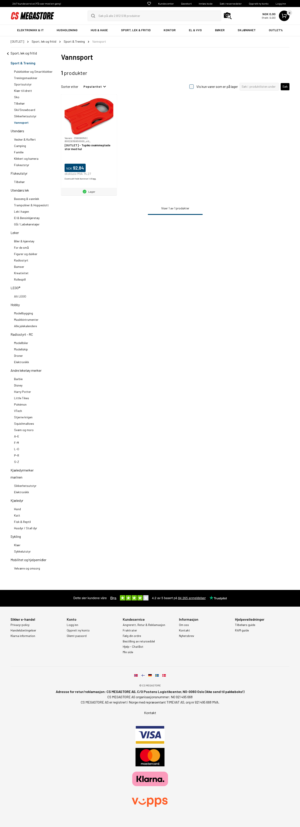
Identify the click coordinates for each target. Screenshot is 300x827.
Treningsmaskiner (25, 78)
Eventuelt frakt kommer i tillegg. (80, 178)
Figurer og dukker (25, 254)
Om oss (184, 625)
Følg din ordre (132, 636)
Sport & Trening (23, 63)
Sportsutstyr (23, 84)
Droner (18, 355)
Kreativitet (21, 273)
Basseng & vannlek (26, 199)
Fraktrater (130, 630)
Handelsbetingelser (23, 630)
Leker (15, 232)
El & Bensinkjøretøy (27, 218)
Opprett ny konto (259, 3)
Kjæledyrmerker (22, 470)
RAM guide (242, 630)
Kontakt (184, 630)
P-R (16, 455)
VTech (18, 411)
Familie (18, 152)
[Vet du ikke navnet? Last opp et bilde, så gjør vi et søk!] (228, 16)
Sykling (16, 536)
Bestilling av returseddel (139, 641)
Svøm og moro (24, 430)
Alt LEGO (20, 296)
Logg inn (281, 3)
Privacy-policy (20, 625)
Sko (16, 97)
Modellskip (21, 349)
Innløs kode (206, 3)
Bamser (19, 266)
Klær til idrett (23, 90)
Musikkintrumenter (26, 319)
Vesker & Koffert (25, 139)
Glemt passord (77, 636)
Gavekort (186, 3)
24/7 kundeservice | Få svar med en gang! (36, 3)
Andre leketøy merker (26, 370)
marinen (16, 477)
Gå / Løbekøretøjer (27, 224)
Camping (20, 146)
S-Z (16, 462)
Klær (17, 545)
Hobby (15, 305)
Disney (18, 385)
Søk (285, 86)
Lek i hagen (21, 211)
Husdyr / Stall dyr (25, 528)
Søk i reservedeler (231, 3)
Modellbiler (21, 343)
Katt (17, 515)
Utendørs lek (20, 190)
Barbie (18, 379)
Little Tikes (21, 398)
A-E (16, 436)
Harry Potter (22, 392)
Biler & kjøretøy (24, 241)
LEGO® (15, 288)
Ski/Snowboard (24, 110)
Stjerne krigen (23, 417)
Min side (128, 652)
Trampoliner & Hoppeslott (31, 205)
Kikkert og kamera (26, 158)
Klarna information (23, 636)
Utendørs (17, 131)
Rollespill (20, 279)
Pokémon (20, 404)
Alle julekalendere (25, 326)
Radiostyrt (21, 260)
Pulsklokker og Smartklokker (33, 71)
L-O (16, 449)
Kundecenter (166, 3)
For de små (21, 247)
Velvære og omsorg (27, 568)
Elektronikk (21, 362)
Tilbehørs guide (245, 625)
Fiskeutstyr (21, 165)
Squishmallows (24, 423)
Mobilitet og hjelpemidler (28, 560)
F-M (16, 442)
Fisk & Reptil (22, 522)
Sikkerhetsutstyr (25, 116)
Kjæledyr (17, 500)
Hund (17, 509)
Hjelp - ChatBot (133, 646)
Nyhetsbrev (186, 636)
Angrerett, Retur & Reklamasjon (144, 625)
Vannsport (21, 122)
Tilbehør (19, 103)
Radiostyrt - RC (22, 334)
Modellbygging (23, 313)
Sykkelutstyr (22, 551)
